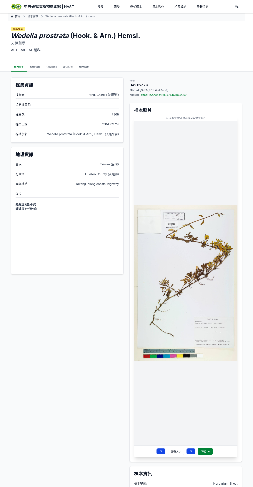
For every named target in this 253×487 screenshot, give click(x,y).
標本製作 (158, 7)
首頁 (17, 16)
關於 (117, 7)
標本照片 (84, 67)
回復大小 (176, 451)
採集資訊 (35, 67)
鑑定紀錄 (68, 67)
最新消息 (203, 7)
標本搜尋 (33, 16)
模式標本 (136, 7)
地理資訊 (51, 67)
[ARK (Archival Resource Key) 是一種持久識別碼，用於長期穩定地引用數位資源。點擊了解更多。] (166, 90)
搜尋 (100, 7)
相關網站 (180, 7)
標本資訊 (19, 67)
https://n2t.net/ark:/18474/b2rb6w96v (164, 94)
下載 (203, 451)
